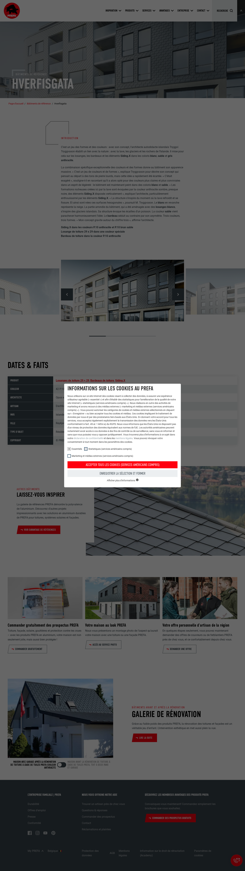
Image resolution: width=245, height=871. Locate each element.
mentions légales (124, 438)
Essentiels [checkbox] (77, 449)
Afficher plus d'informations (121, 480)
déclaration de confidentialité (88, 438)
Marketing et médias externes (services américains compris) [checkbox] (102, 456)
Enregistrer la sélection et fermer (122, 473)
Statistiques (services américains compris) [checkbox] (110, 449)
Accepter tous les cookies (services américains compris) (123, 465)
